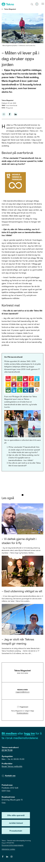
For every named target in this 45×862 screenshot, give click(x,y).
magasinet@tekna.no (23, 692)
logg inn (29, 733)
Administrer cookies (8, 849)
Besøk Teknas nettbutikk (12, 766)
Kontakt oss (10, 775)
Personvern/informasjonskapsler (13, 845)
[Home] (7, 4)
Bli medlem (9, 733)
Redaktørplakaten (22, 713)
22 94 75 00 (7, 750)
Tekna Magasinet (10, 9)
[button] (32, 4)
